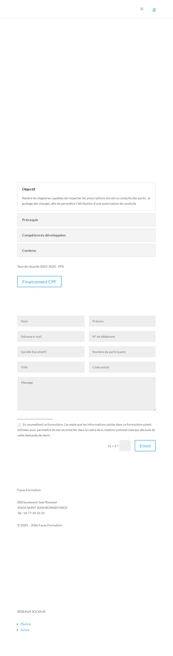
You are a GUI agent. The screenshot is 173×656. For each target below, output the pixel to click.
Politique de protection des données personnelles (51, 565)
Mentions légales (29, 548)
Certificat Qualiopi (30, 591)
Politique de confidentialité (36, 553)
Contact (23, 537)
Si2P (20, 542)
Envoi (145, 445)
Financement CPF (39, 281)
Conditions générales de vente (38, 574)
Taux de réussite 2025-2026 (36, 582)
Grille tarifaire (27, 599)
